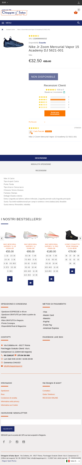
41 (70, 259)
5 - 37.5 (6, 267)
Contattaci (46, 391)
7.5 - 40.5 (28, 259)
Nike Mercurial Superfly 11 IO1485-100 (30, 246)
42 (74, 259)
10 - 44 (34, 267)
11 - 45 (35, 271)
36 (66, 256)
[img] (34, 128)
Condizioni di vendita (9, 398)
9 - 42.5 (34, 263)
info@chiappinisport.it (13, 366)
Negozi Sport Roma (9, 461)
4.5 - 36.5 (13, 263)
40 (66, 259)
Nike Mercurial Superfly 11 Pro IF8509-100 (51, 246)
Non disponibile (43, 76)
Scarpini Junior (10, 29)
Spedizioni (5, 391)
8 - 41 (34, 259)
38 (74, 256)
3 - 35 (13, 259)
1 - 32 (6, 256)
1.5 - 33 (12, 256)
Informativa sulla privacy (10, 401)
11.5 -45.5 (48, 271)
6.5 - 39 (27, 256)
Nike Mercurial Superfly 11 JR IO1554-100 (9, 246)
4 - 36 (5, 263)
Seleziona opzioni (9, 279)
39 (78, 256)
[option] (30, 259)
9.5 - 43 (27, 267)
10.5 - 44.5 (27, 271)
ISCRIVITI (7, 429)
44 (70, 263)
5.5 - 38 (13, 267)
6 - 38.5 (9, 271)
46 (74, 263)
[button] (34, 36)
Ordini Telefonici (49, 394)
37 (70, 256)
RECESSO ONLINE (50, 398)
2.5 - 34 (7, 259)
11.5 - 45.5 (27, 275)
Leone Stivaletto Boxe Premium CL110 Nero (72, 246)
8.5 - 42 (27, 263)
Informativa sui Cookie (9, 405)
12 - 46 (35, 275)
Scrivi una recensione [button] (54, 113)
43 (78, 259)
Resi (2, 394)
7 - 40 (34, 256)
